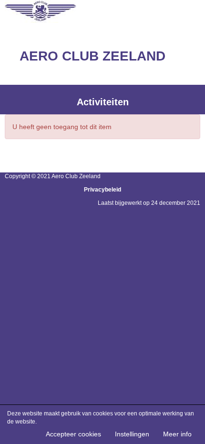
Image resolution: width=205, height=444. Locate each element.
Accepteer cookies (73, 434)
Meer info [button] (177, 434)
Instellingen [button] (132, 434)
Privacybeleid (102, 189)
